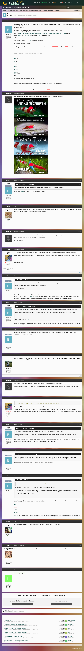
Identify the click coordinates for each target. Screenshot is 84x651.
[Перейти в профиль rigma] (66, 629)
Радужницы (26, 35)
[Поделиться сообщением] (80, 20)
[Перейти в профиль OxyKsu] (8, 215)
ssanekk (8, 521)
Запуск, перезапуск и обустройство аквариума (13, 625)
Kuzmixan (70, 636)
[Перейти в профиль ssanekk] (8, 530)
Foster (8, 249)
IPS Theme (4, 647)
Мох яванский (38, 33)
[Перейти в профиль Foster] (8, 258)
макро (31, 296)
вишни (66, 46)
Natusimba (70, 624)
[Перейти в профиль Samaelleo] (8, 363)
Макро (26, 40)
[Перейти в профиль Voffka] (8, 554)
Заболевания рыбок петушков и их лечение (13, 621)
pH (15, 58)
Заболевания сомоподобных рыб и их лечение (13, 637)
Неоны (19, 35)
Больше (78, 2)
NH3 (18, 64)
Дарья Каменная (71, 620)
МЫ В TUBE (63, 2)
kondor (8, 569)
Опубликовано (19, 20)
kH (15, 66)
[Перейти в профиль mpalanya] (66, 641)
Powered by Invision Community (76, 648)
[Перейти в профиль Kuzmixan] (66, 637)
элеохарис (31, 33)
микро (29, 40)
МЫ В (53, 2)
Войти (61, 604)
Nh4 (15, 64)
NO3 (15, 72)
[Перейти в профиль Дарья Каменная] (66, 621)
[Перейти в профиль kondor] (8, 578)
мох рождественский (53, 33)
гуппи (39, 35)
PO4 (15, 73)
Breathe (11, 15)
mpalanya (70, 640)
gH (15, 61)
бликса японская (62, 33)
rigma (69, 628)
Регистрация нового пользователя (23, 604)
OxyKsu (8, 206)
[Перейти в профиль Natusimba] (66, 625)
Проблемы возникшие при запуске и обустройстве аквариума (16, 629)
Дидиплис (21, 33)
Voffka (8, 545)
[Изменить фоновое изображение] (23, 7)
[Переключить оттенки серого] (25, 7)
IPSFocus (8, 647)
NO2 (15, 69)
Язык (3, 649)
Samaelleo (8, 354)
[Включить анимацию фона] (28, 7)
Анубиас (27, 33)
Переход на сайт (40, 2)
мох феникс (44, 33)
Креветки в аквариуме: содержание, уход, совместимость (27, 15)
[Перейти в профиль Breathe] (4, 15)
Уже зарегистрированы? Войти (8, 7)
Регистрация (18, 7)
